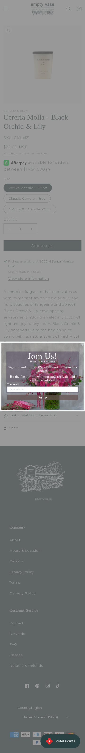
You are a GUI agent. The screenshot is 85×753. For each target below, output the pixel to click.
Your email (13, 384)
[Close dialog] (82, 344)
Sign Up (42, 397)
